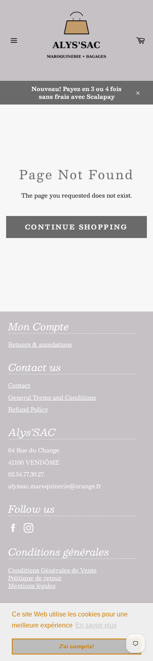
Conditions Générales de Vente (52, 570)
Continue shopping (76, 226)
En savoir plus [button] (96, 625)
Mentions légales (31, 585)
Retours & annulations (40, 344)
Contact (19, 385)
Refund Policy (28, 409)
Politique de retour (35, 578)
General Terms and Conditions (52, 397)
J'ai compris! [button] (76, 646)
